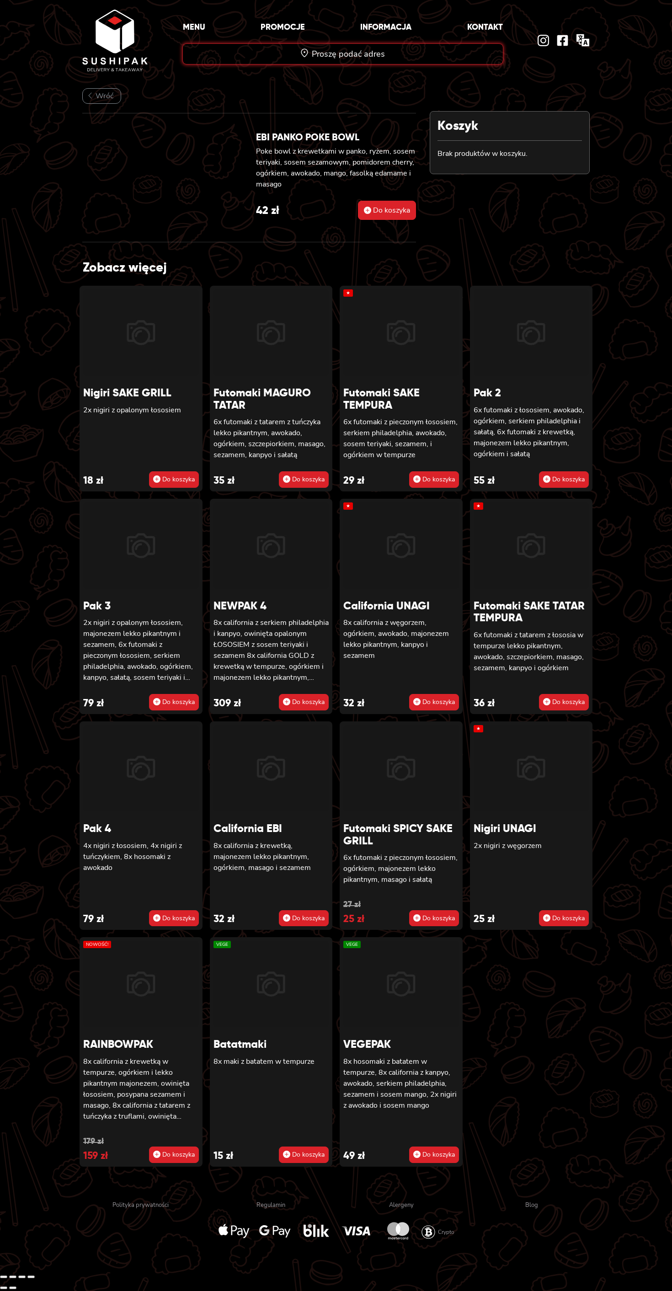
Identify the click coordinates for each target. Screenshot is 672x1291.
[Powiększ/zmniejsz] (3, 1276)
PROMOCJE (283, 26)
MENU (194, 26)
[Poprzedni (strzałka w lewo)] (3, 1287)
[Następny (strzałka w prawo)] (12, 1287)
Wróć (103, 96)
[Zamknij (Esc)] (31, 1276)
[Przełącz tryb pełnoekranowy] (12, 1276)
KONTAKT (485, 26)
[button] (387, 210)
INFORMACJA (385, 26)
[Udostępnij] (22, 1276)
